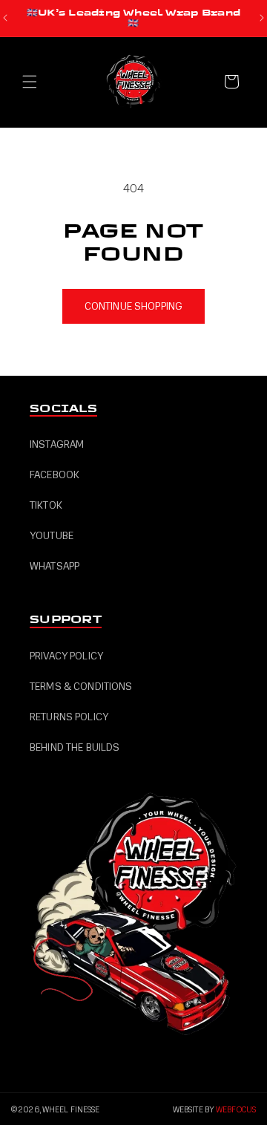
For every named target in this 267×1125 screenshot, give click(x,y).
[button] (29, 81)
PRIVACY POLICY (66, 656)
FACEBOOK (54, 475)
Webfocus (236, 1109)
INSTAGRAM (57, 444)
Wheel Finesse (70, 1109)
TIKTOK (46, 505)
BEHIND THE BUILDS (74, 747)
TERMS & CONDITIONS (81, 686)
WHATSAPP (54, 566)
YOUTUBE (51, 536)
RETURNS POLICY (69, 717)
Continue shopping (133, 306)
